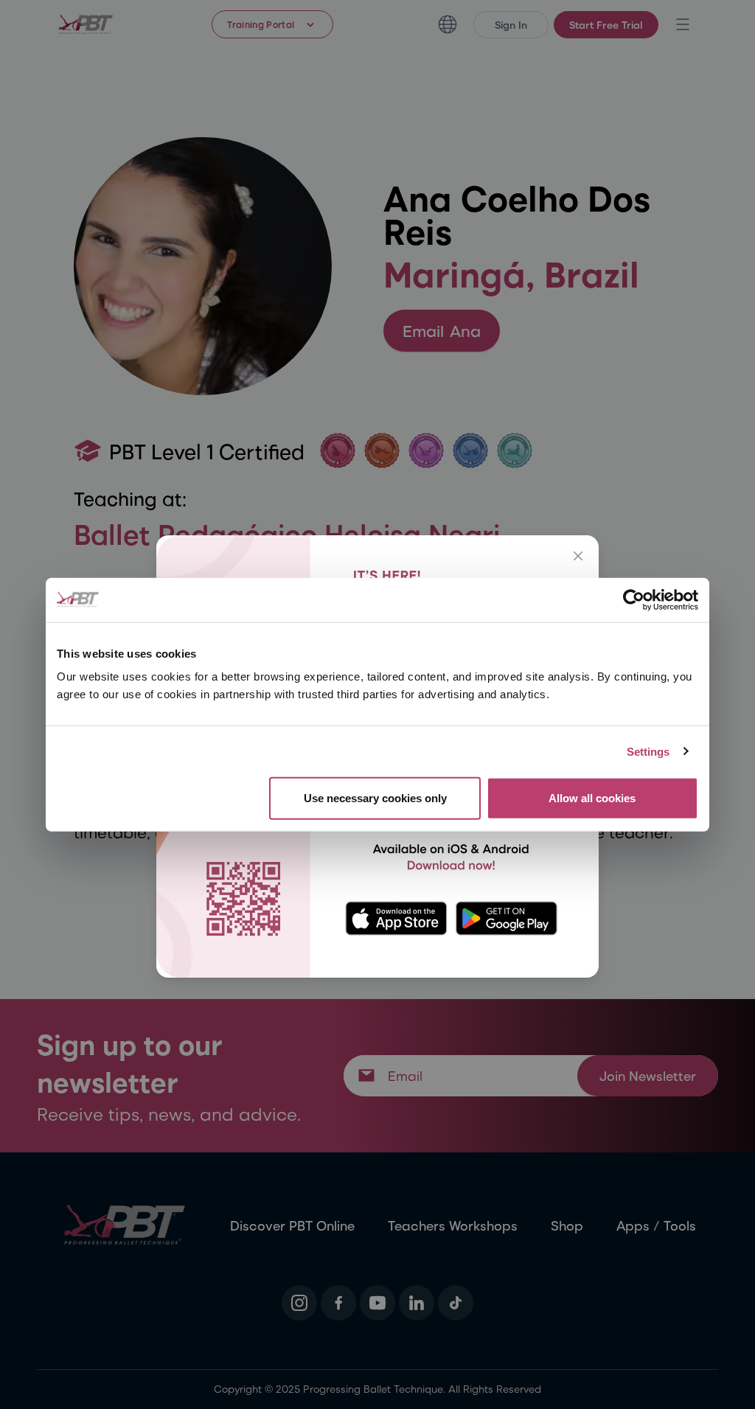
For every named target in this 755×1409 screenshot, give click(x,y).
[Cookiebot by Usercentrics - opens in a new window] (633, 599)
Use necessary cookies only (375, 798)
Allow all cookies (592, 798)
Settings (648, 751)
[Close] (578, 556)
